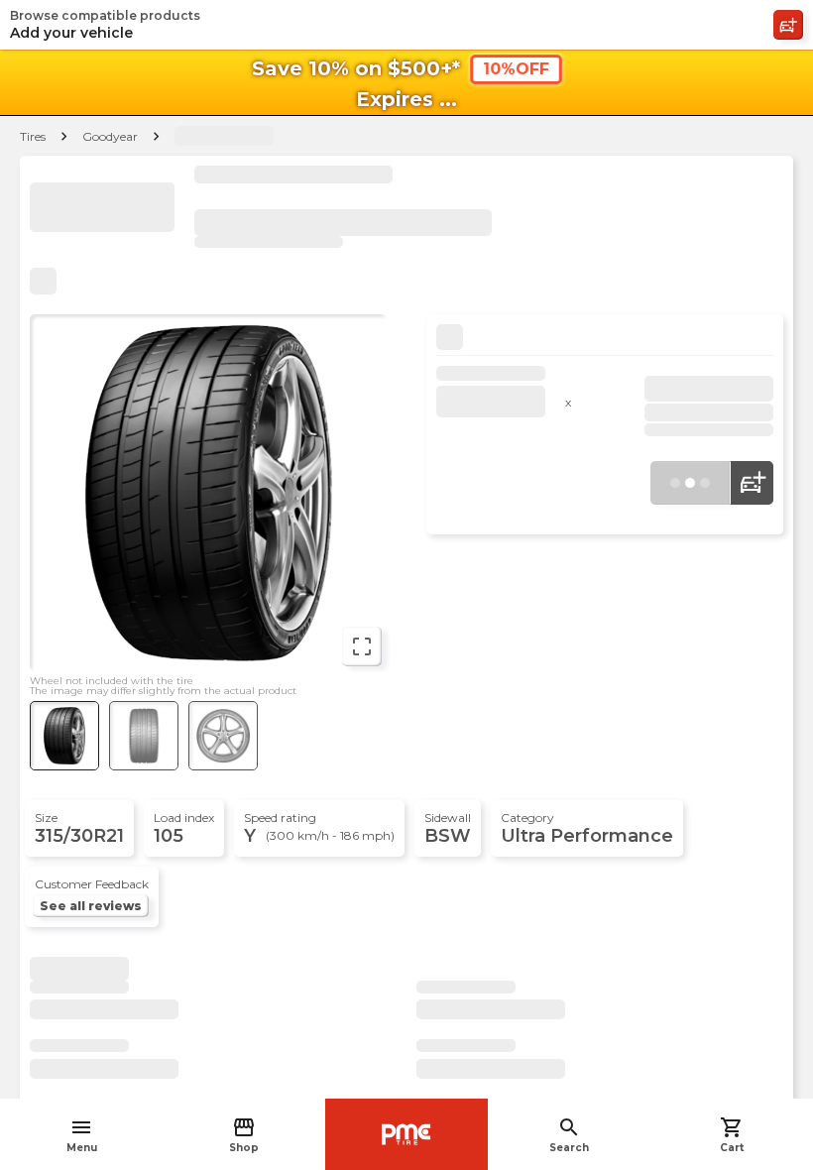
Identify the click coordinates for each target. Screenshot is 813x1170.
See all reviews (91, 905)
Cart (732, 1134)
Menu (81, 1134)
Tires (33, 136)
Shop (244, 1134)
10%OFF (516, 68)
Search (569, 1134)
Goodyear (110, 136)
